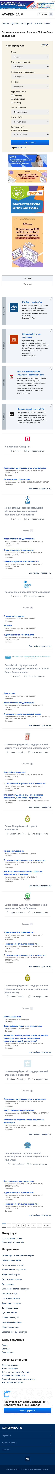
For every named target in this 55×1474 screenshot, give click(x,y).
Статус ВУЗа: (17, 117)
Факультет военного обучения (15, 1372)
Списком (27, 284)
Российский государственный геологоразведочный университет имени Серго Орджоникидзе (27, 668)
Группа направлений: (20, 62)
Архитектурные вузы (11, 1303)
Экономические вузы (12, 1322)
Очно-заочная (8, 1352)
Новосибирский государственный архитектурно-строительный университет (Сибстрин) (27, 1156)
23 (34, 1226)
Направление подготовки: (23, 72)
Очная (4, 1345)
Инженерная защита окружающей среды (22, 714)
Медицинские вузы (11, 1274)
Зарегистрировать (27, 1411)
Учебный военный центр (13, 1375)
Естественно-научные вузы (14, 1332)
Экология (8, 625)
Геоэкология (9, 693)
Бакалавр (18, 95)
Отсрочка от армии (10, 1365)
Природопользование (14, 616)
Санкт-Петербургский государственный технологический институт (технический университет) (26, 989)
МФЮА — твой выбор (32, 302)
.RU (13, 14)
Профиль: (15, 82)
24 (39, 1226)
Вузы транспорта (9, 1313)
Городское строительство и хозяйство (21, 561)
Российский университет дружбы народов (27, 592)
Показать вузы (30, 142)
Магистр (17, 102)
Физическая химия (12, 1017)
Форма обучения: (19, 107)
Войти (44, 14)
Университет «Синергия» (18, 446)
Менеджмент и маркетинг (13, 1270)
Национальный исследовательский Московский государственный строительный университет (24, 511)
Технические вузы (10, 1308)
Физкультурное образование (17, 479)
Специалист (19, 99)
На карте (27, 278)
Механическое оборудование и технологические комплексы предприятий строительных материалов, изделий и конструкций (26, 1038)
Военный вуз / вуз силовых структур (18, 1379)
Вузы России (17, 24)
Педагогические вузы (12, 1279)
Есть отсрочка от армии (13, 1382)
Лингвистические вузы (12, 1265)
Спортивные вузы (10, 1294)
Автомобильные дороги (15, 772)
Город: (14, 52)
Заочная (5, 1349)
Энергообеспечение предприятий (19, 1110)
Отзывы (27, 530)
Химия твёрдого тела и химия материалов (23, 1026)
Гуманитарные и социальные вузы (18, 1255)
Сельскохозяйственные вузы (15, 1289)
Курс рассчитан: (18, 92)
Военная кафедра (10, 1368)
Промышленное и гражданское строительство (25, 468)
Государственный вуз (12, 1238)
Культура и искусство (11, 1260)
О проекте (6, 1450)
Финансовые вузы (10, 1317)
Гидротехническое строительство (19, 550)
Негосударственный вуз (13, 1242)
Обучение (6, 1435)
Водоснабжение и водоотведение (19, 539)
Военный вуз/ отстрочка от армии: (20, 128)
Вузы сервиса (8, 1284)
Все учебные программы (40, 488)
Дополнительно (9, 1443)
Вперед (46, 1226)
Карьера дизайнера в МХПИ (31, 409)
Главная (5, 24)
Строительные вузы (11, 1298)
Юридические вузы (10, 1327)
